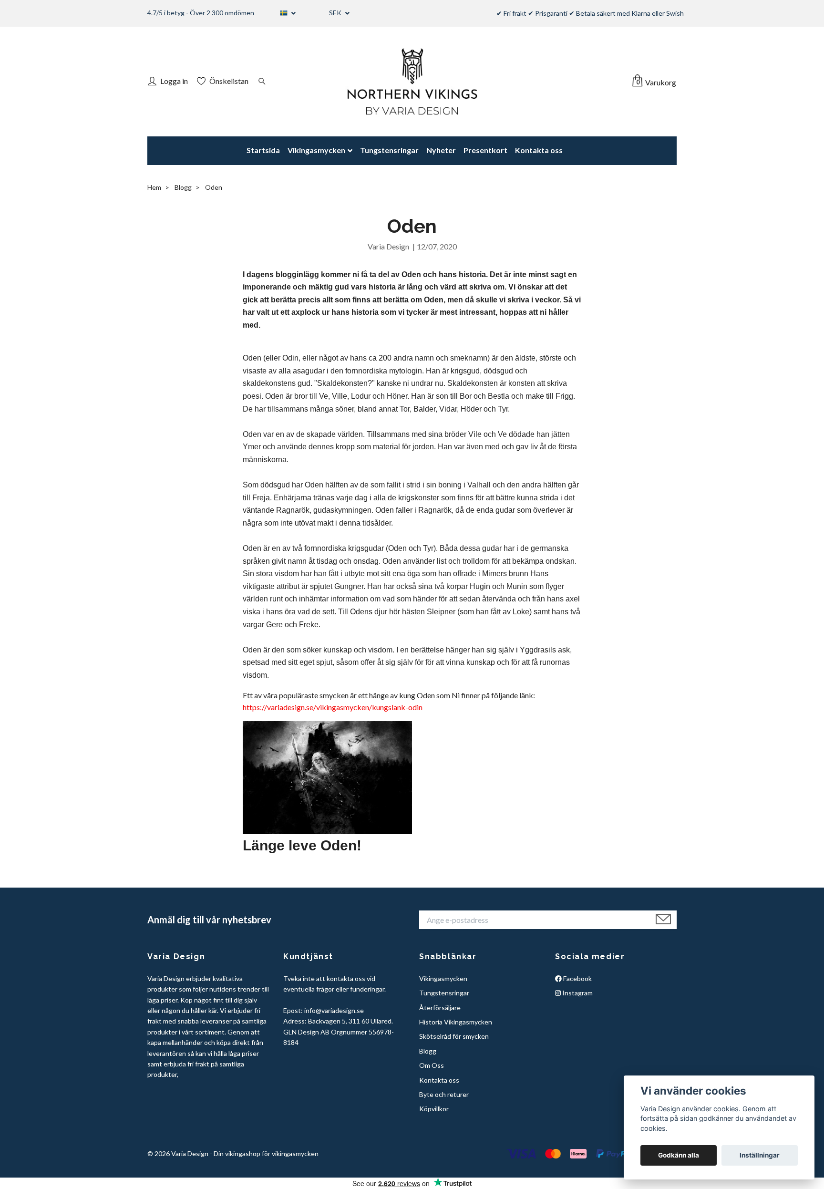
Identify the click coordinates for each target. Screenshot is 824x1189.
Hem (154, 187)
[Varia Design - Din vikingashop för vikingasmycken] (411, 81)
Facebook (577, 978)
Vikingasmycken (316, 150)
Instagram (577, 993)
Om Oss (431, 1065)
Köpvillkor (434, 1109)
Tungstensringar (389, 150)
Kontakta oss (539, 150)
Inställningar (760, 1155)
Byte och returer (444, 1094)
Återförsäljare (440, 1007)
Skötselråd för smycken (454, 1036)
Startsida (263, 150)
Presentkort (485, 150)
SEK (336, 13)
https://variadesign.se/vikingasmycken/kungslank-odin (332, 707)
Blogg (183, 187)
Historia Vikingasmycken (455, 1022)
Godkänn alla (678, 1155)
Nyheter (441, 150)
